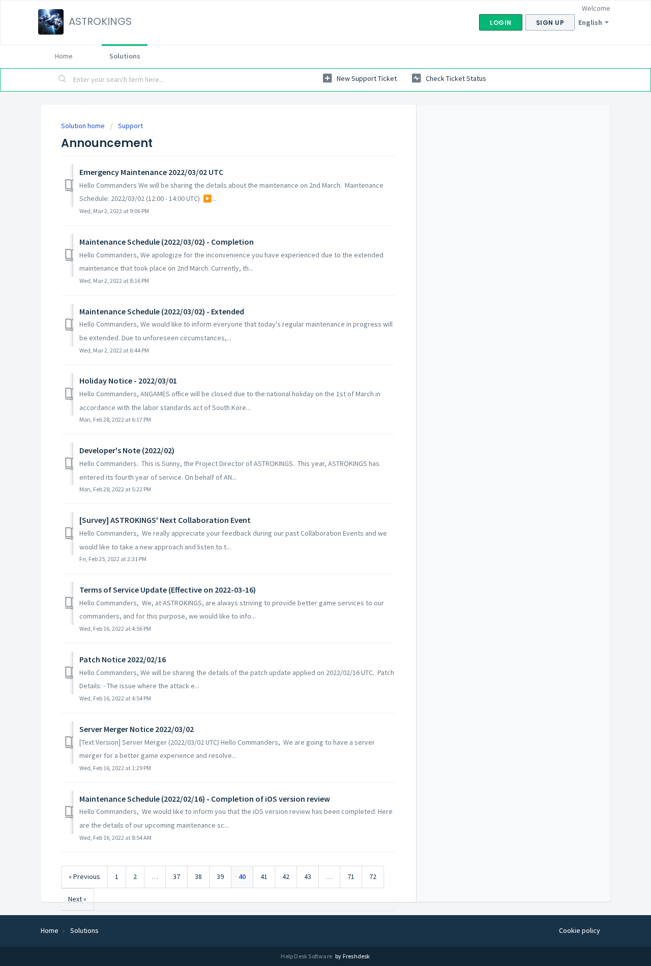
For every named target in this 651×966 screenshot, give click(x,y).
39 (220, 876)
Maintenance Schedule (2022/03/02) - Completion (166, 242)
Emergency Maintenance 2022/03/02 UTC (151, 172)
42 (285, 876)
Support (130, 125)
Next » (77, 898)
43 (307, 876)
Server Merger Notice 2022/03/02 (136, 729)
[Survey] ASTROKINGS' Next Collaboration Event (165, 520)
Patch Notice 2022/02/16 (122, 659)
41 (264, 876)
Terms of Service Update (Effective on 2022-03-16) (167, 589)
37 (176, 876)
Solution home (83, 125)
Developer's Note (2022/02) (126, 450)
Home (64, 56)
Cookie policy (579, 930)
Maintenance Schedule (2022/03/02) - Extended (161, 311)
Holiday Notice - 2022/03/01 (128, 380)
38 (198, 876)
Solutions (124, 56)
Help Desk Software (307, 956)
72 (372, 876)
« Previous (84, 876)
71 (350, 876)
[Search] (62, 80)
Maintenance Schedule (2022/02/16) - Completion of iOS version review (204, 799)
